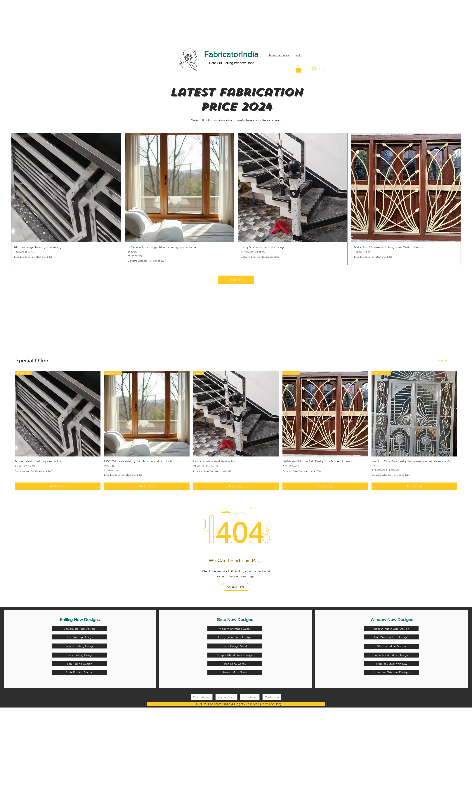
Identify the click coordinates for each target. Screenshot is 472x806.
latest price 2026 (44, 257)
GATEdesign (250, 696)
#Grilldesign (272, 696)
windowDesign (226, 696)
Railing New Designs (80, 619)
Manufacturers (278, 55)
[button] (299, 68)
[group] (236, 199)
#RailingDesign (201, 696)
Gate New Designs (235, 619)
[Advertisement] (27, 23)
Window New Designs (392, 619)
